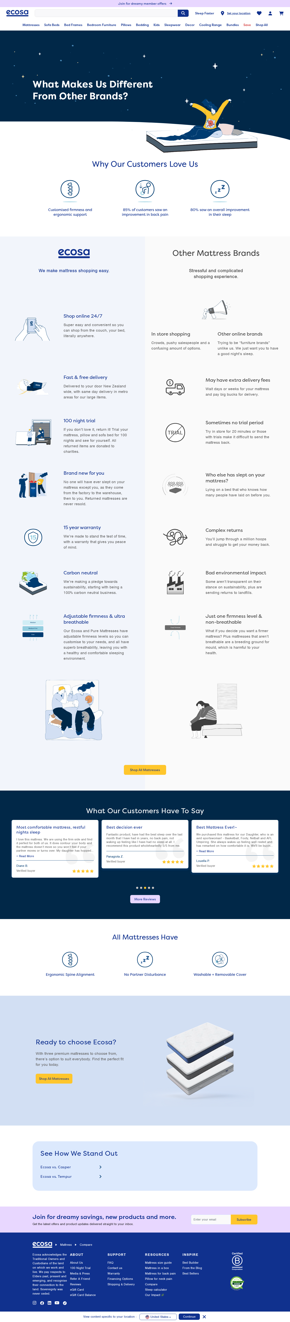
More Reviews (145, 899)
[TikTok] (65, 1303)
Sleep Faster (204, 13)
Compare (151, 1284)
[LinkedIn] (49, 1303)
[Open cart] (281, 13)
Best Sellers (190, 1273)
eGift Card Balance (83, 1295)
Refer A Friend (80, 1279)
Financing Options (120, 1279)
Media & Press (80, 1273)
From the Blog (192, 1268)
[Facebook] (42, 1303)
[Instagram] (34, 1303)
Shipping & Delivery (121, 1284)
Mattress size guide (158, 1263)
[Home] (17, 13)
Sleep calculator (156, 1290)
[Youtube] (56, 1303)
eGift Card (77, 1290)
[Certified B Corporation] (237, 1261)
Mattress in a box (157, 1268)
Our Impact (152, 1295)
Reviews (75, 1284)
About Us (76, 1263)
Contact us (115, 1268)
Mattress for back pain (160, 1273)
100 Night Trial (80, 1268)
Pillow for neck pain (158, 1279)
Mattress (66, 1245)
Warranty (114, 1273)
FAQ (110, 1263)
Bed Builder (190, 1263)
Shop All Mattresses (145, 770)
